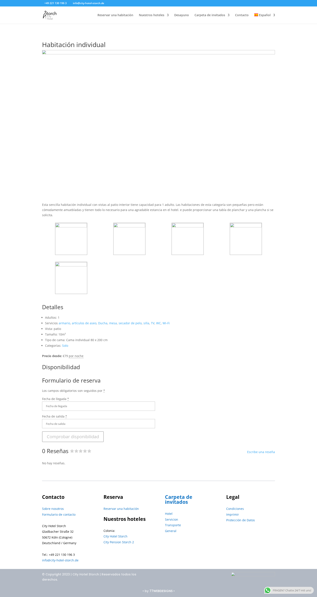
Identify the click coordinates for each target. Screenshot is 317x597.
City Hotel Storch (115, 536)
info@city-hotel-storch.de (60, 560)
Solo (65, 345)
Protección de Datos (240, 520)
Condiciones (235, 509)
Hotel (169, 514)
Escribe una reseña (261, 452)
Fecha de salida (54, 416)
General (170, 531)
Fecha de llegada (55, 399)
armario (64, 323)
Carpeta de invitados (210, 15)
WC (158, 323)
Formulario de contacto (58, 514)
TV (152, 323)
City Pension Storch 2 (119, 542)
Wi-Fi (166, 323)
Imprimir (232, 514)
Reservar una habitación (115, 15)
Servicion (171, 519)
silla (146, 323)
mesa (113, 323)
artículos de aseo (84, 323)
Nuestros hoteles (151, 15)
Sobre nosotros (53, 509)
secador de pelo (130, 323)
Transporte (173, 525)
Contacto (242, 15)
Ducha (102, 323)
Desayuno (181, 15)
